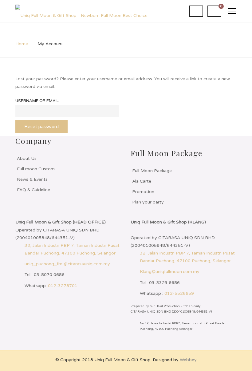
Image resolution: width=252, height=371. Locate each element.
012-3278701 (62, 285)
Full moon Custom (36, 169)
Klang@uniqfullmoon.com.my (169, 271)
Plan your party (148, 202)
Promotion (143, 191)
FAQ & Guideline (33, 189)
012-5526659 (179, 293)
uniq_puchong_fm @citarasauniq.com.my (67, 263)
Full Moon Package (152, 170)
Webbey (188, 359)
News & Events (32, 179)
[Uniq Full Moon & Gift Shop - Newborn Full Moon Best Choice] (81, 11)
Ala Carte (141, 181)
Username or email (37, 100)
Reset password (41, 126)
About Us (27, 158)
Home (21, 43)
